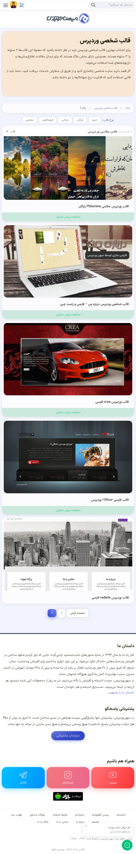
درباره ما (80, 822)
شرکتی (65, 120)
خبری (94, 120)
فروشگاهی (47, 120)
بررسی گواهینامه (100, 815)
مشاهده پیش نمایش (68, 217)
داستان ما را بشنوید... (120, 692)
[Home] (68, 14)
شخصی (30, 120)
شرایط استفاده (60, 815)
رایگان (80, 120)
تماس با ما (62, 822)
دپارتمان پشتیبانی (68, 735)
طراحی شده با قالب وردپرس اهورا (68, 849)
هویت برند (16, 815)
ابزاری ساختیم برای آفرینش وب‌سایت (41, 661)
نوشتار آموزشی (24, 667)
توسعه (95, 822)
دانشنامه (121, 815)
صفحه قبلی (77, 613)
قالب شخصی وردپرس (105, 108)
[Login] (13, 4)
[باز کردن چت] (127, 845)
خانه (127, 108)
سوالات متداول (37, 815)
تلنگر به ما (42, 822)
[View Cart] (21, 5)
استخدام (79, 815)
